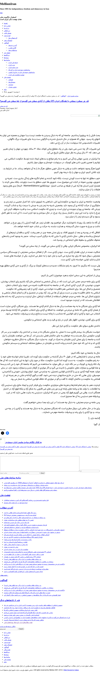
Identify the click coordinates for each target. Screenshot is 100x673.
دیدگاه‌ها (7, 55)
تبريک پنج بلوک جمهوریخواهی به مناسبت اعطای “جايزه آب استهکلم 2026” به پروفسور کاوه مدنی (34, 483)
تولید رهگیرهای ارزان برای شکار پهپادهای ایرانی (18, 622)
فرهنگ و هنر (8, 40)
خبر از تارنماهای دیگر (10, 600)
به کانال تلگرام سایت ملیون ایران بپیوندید (23, 442)
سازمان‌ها (7, 60)
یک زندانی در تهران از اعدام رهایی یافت (16, 545)
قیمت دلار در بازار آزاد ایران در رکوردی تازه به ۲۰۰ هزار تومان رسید (23, 567)
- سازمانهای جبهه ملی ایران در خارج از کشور (21, 72)
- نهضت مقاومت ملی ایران (16, 75)
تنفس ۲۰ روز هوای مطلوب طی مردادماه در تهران (19, 520)
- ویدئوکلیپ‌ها (12, 50)
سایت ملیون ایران (72, 96)
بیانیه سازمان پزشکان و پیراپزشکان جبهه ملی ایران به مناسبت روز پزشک (26, 485)
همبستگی (7, 650)
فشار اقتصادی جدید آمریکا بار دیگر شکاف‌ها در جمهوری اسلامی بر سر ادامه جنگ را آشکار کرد (32, 595)
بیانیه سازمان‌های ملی (10, 478)
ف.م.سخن (23, 447)
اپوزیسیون (7, 36)
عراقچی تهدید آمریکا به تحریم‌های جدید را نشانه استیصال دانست (24, 620)
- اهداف (10, 80)
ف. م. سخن (3, 106)
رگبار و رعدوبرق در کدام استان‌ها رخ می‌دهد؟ (18, 540)
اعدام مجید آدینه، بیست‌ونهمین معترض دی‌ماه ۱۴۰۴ (20, 515)
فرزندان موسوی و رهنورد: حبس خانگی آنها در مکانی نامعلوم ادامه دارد (25, 525)
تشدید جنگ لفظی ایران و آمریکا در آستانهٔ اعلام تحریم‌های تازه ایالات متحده (27, 593)
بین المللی (7, 31)
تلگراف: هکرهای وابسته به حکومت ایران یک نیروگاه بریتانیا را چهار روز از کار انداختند (29, 608)
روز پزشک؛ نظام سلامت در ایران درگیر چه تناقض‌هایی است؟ (22, 559)
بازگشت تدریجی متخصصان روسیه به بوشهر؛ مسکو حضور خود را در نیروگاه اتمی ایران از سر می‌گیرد (34, 564)
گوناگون (6, 43)
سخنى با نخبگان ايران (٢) (83, 447)
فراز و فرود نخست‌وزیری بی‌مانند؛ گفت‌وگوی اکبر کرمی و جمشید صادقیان (26, 500)
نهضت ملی (7, 77)
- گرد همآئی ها (12, 38)
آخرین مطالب (6, 508)
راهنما (6, 23)
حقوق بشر (7, 53)
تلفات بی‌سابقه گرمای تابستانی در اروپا (15, 542)
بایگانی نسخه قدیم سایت (8, 626)
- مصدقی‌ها (11, 82)
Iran (1, 13)
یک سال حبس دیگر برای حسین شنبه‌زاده (16, 522)
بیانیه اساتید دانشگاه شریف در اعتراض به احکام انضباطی (21, 527)
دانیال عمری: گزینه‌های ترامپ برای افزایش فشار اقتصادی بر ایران (23, 571)
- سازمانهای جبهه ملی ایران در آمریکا (19, 70)
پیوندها (6, 58)
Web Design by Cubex (71, 670)
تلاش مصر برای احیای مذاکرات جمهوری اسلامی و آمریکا (20, 610)
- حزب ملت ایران (13, 67)
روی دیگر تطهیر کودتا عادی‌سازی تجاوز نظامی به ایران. (20, 513)
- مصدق (10, 85)
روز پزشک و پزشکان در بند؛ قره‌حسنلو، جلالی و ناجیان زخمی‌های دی (24, 518)
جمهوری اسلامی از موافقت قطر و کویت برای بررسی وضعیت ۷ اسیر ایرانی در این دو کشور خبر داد (33, 605)
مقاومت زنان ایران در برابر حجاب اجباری (16, 549)
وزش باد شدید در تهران (11, 547)
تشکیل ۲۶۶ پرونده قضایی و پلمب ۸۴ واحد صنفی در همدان (22, 557)
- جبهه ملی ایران (13, 63)
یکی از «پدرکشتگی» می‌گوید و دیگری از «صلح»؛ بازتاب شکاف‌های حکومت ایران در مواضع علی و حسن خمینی (37, 617)
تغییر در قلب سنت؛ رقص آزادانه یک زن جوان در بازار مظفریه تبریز (24, 554)
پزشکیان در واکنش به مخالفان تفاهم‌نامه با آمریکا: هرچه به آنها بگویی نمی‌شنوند (28, 562)
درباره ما (6, 28)
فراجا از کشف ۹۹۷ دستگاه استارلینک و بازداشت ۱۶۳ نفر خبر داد (23, 537)
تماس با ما (7, 26)
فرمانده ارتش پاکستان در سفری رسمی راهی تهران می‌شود (21, 615)
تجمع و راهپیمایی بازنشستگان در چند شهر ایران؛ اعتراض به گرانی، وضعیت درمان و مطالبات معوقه (34, 530)
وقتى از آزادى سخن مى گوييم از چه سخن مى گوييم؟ (9, 448)
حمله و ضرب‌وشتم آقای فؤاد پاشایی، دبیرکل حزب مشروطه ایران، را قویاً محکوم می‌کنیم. (30, 490)
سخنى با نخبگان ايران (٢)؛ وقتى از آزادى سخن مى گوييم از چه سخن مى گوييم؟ (51, 447)
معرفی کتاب (7, 33)
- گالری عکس (12, 48)
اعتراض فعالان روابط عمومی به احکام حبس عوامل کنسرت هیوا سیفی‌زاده (26, 535)
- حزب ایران (11, 65)
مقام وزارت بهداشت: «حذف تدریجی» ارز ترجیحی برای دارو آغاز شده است (26, 569)
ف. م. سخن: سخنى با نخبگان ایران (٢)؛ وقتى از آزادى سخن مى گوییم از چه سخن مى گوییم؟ (44, 101)
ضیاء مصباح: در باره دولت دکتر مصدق (15, 503)
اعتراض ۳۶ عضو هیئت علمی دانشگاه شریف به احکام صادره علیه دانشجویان (27, 552)
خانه (5, 89)
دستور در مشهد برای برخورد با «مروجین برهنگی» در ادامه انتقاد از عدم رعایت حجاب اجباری (32, 532)
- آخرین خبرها (12, 45)
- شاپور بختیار (12, 87)
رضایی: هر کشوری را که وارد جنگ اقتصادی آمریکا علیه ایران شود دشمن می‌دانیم (28, 613)
